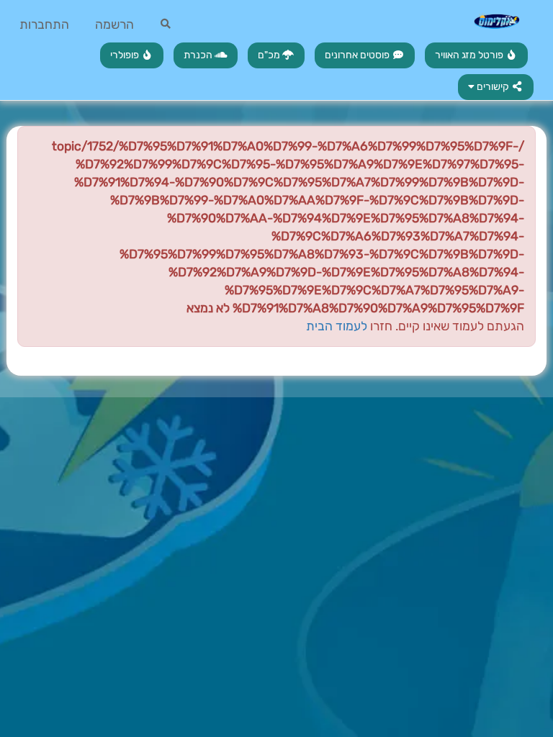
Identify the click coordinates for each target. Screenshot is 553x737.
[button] (496, 87)
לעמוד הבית (336, 326)
